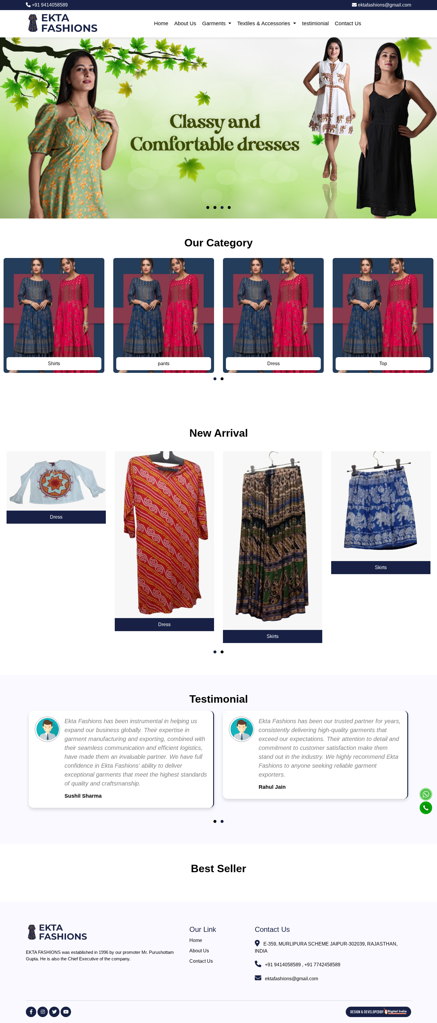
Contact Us (348, 23)
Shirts (54, 363)
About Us (185, 23)
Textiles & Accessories (264, 23)
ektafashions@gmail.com (384, 4)
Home (161, 23)
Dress (273, 363)
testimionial (315, 23)
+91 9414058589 (49, 4)
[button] (207, 207)
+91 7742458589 (322, 964)
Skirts (273, 636)
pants (163, 363)
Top (383, 363)
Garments (214, 23)
